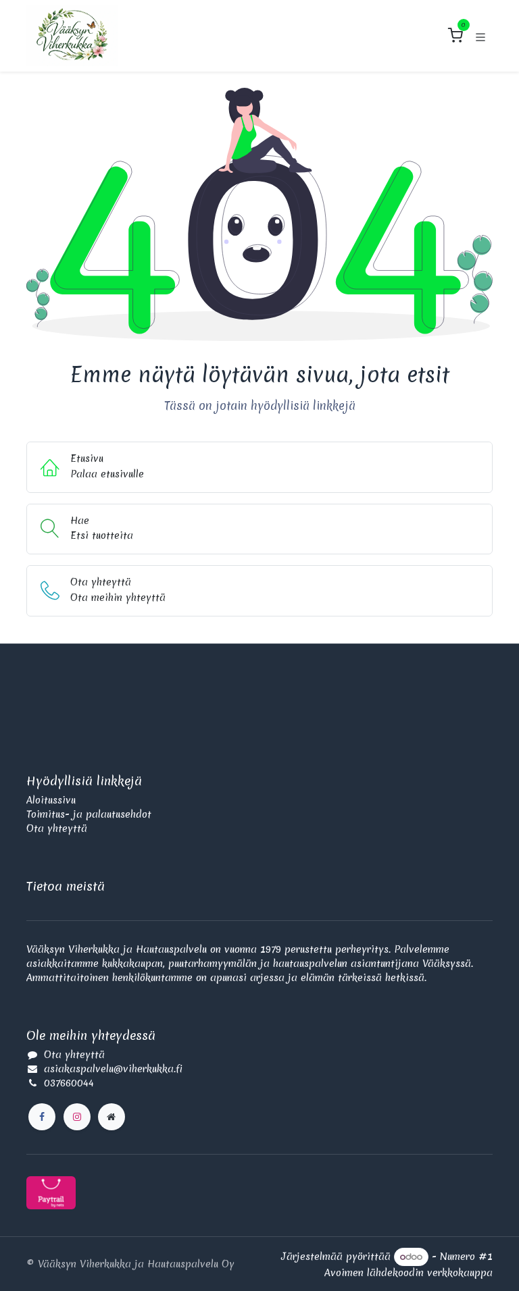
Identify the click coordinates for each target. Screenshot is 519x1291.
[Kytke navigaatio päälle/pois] (480, 36)
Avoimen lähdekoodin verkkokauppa (408, 1273)
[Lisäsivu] (111, 1116)
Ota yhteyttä (56, 828)
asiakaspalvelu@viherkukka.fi (113, 1069)
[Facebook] (41, 1116)
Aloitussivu (51, 800)
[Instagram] (77, 1116)
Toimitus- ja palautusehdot (88, 814)
